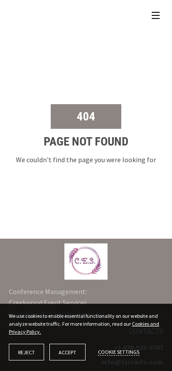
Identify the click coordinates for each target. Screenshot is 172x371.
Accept (67, 352)
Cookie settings (118, 352)
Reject (26, 352)
